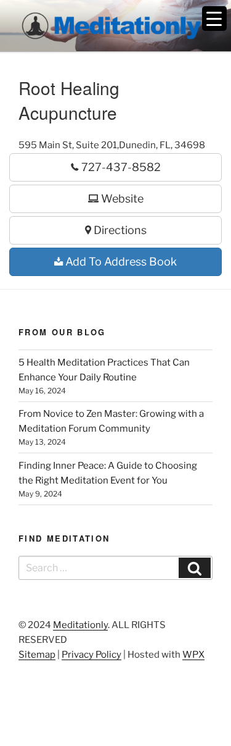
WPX (193, 654)
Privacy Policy (91, 654)
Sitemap (36, 654)
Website (121, 198)
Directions (119, 230)
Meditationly (80, 625)
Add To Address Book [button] (120, 261)
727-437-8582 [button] (120, 167)
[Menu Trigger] (214, 18)
